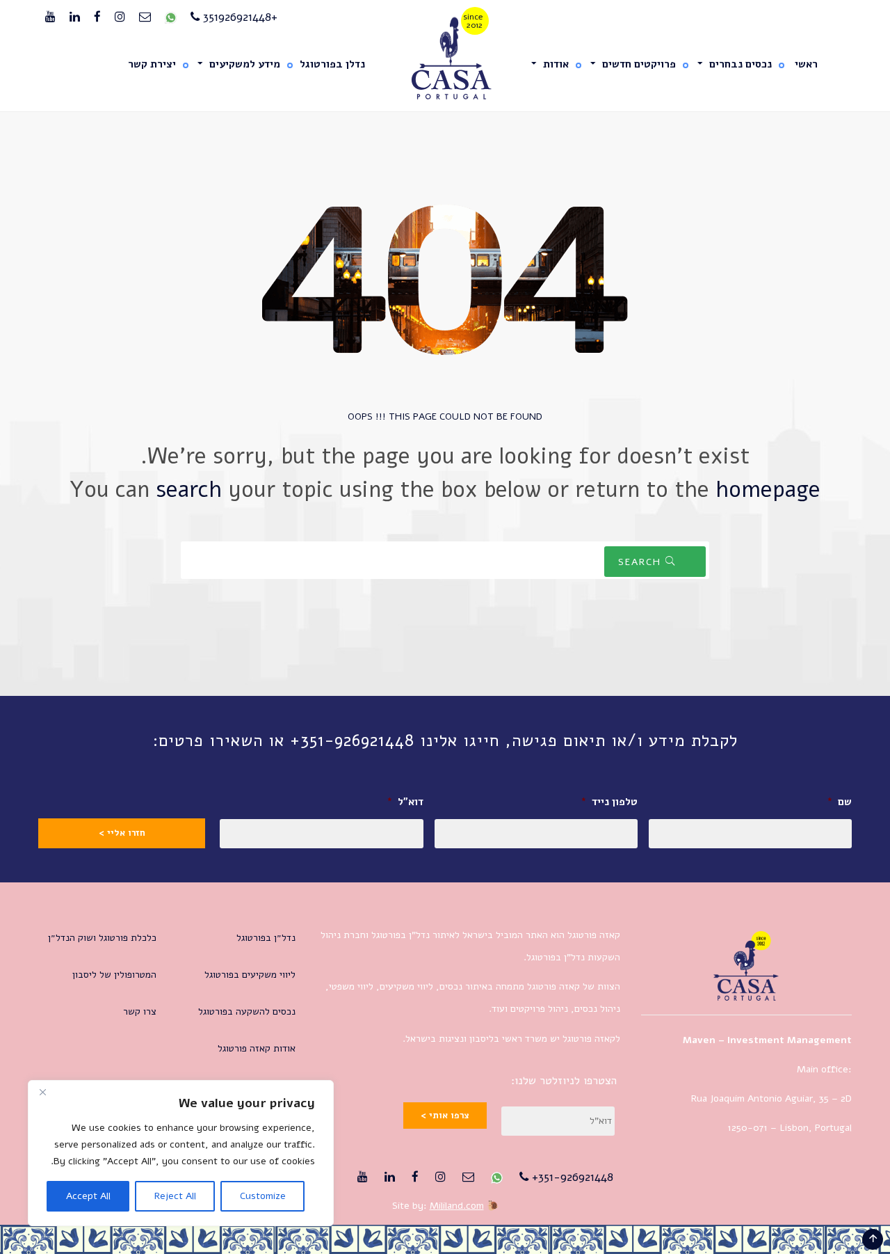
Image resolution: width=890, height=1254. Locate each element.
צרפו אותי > (445, 1115)
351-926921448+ (570, 1177)
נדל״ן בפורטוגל (266, 937)
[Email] (145, 17)
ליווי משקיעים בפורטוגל (250, 974)
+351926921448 (238, 17)
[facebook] (97, 17)
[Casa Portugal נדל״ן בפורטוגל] (445, 59)
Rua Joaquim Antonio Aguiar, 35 (760, 1098)
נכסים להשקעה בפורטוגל (247, 1011)
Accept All (88, 1196)
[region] (181, 1153)
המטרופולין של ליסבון (114, 974)
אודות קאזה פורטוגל (257, 1048)
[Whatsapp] (171, 17)
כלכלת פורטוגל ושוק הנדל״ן (102, 937)
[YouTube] (50, 17)
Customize (263, 1196)
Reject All (175, 1196)
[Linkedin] (75, 17)
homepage (767, 490)
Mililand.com (457, 1205)
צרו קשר (139, 1011)
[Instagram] (120, 17)
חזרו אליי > (122, 833)
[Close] (42, 1092)
